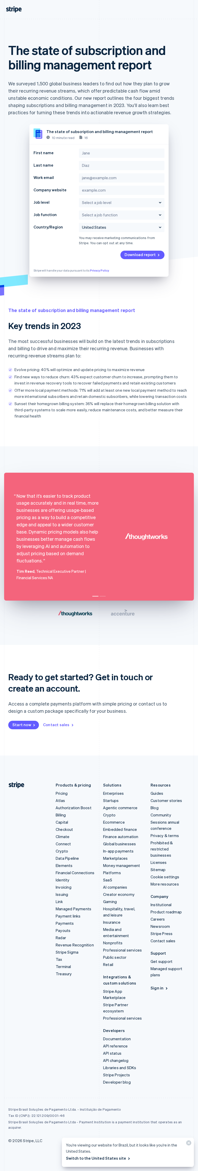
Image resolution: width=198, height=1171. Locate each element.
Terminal (63, 966)
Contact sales (56, 724)
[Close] (188, 1144)
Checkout (64, 829)
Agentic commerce (120, 807)
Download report (140, 254)
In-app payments (118, 851)
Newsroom (160, 926)
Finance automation (120, 836)
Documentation (117, 1038)
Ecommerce (114, 822)
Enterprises (113, 793)
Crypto (62, 851)
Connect (63, 843)
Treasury (64, 973)
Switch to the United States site (96, 1158)
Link (59, 901)
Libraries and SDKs (119, 1067)
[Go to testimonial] (95, 596)
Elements (64, 865)
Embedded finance (120, 829)
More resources (165, 884)
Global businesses (119, 843)
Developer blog (117, 1082)
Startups (111, 800)
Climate (62, 836)
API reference (115, 1046)
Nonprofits (112, 942)
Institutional (161, 904)
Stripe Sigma (67, 952)
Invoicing (63, 887)
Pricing (62, 793)
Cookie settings (165, 876)
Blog (155, 807)
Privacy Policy (99, 270)
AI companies (115, 887)
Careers (158, 919)
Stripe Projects (116, 1074)
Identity (63, 879)
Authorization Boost (74, 807)
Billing (61, 814)
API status (112, 1053)
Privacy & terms (165, 835)
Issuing (62, 894)
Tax (59, 959)
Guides (157, 793)
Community (161, 814)
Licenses (159, 862)
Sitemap (158, 869)
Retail (108, 964)
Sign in (157, 987)
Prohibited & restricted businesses (162, 849)
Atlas (60, 800)
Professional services (122, 950)
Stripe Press (161, 933)
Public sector (115, 957)
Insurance (111, 922)
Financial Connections (75, 872)
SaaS (107, 879)
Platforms (112, 872)
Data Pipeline (67, 858)
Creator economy (119, 894)
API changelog (116, 1060)
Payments (65, 923)
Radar (61, 937)
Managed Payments (73, 908)
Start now (21, 724)
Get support (161, 961)
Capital (62, 822)
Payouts (63, 930)
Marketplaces (115, 858)
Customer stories (166, 800)
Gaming (110, 901)
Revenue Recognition (75, 944)
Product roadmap (166, 911)
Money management (121, 865)
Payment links (68, 916)
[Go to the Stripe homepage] (14, 785)
